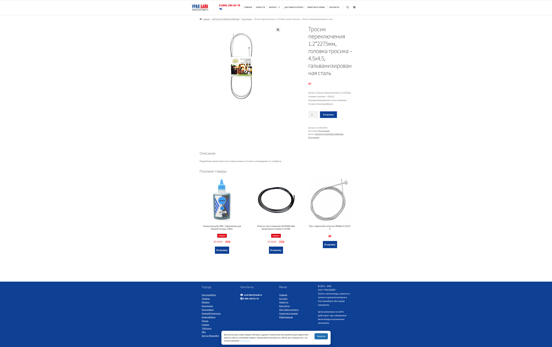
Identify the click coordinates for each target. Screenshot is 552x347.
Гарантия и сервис (288, 313)
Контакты (284, 305)
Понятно (321, 336)
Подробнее (245, 340)
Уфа (204, 331)
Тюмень (206, 298)
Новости (283, 302)
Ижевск (205, 302)
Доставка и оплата (289, 309)
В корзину (328, 114)
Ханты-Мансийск (210, 335)
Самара (205, 324)
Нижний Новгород (211, 313)
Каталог (283, 298)
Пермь (205, 320)
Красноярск (208, 309)
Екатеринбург (209, 294)
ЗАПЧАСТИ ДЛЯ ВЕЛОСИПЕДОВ (225, 19)
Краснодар (207, 305)
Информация (286, 317)
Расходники (246, 19)
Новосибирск (208, 317)
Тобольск (206, 328)
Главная (206, 19)
